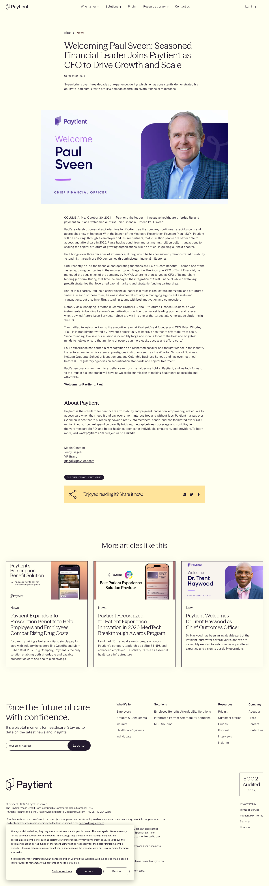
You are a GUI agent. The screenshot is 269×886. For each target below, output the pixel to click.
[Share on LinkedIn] (184, 494)
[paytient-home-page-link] (29, 784)
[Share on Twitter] (192, 494)
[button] (90, 6)
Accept (89, 871)
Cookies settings (62, 871)
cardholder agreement (91, 823)
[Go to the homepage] (17, 7)
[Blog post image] (46, 580)
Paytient (122, 217)
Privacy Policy (110, 848)
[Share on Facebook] (199, 494)
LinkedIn (129, 433)
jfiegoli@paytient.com (79, 461)
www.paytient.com (91, 433)
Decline (116, 871)
